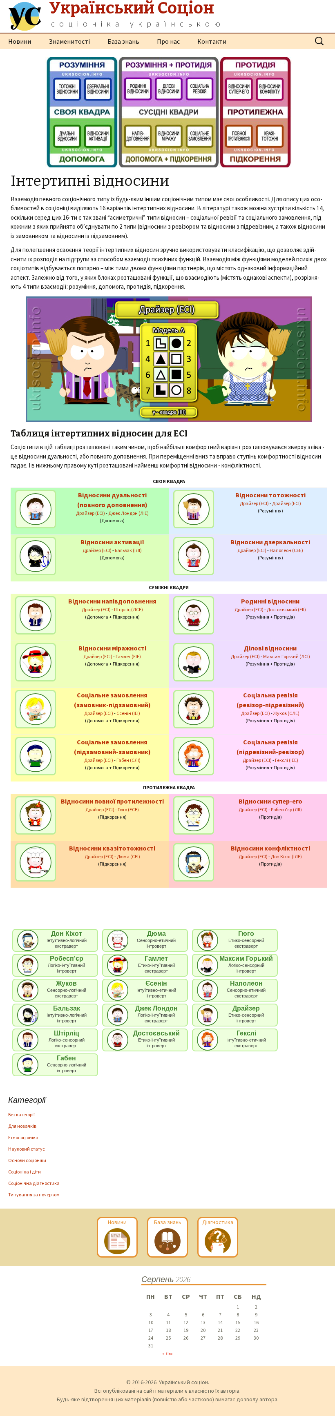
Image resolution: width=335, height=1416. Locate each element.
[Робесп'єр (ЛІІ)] (194, 815)
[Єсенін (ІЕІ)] (35, 709)
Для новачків (22, 1126)
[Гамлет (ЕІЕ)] (35, 662)
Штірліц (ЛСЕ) (128, 609)
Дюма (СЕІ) (128, 856)
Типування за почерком (34, 1194)
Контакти (211, 41)
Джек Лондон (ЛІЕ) (128, 513)
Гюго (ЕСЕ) (128, 809)
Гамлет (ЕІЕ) (128, 656)
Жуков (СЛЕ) (286, 713)
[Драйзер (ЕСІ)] (194, 508)
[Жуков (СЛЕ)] (194, 709)
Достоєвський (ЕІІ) (286, 609)
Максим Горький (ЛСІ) (286, 656)
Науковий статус (26, 1149)
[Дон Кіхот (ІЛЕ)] (194, 862)
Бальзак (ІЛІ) (128, 550)
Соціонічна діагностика (34, 1183)
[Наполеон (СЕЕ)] (194, 555)
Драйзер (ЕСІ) (90, 513)
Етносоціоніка (23, 1137)
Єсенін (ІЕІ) (128, 713)
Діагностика (217, 1222)
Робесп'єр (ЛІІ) (286, 809)
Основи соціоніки (27, 1160)
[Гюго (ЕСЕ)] (35, 815)
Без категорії (21, 1114)
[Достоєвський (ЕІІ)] (194, 615)
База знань (123, 41)
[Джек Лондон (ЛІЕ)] (35, 508)
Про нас (168, 41)
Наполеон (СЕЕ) (286, 550)
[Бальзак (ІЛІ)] (35, 555)
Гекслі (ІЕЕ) (286, 760)
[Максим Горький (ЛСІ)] (194, 662)
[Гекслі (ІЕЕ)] (194, 756)
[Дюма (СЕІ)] (35, 862)
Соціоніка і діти (24, 1172)
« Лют (168, 1353)
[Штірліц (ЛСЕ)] (35, 615)
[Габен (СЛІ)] (35, 756)
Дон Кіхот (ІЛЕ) (286, 856)
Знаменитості (69, 41)
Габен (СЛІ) (128, 760)
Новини (19, 41)
